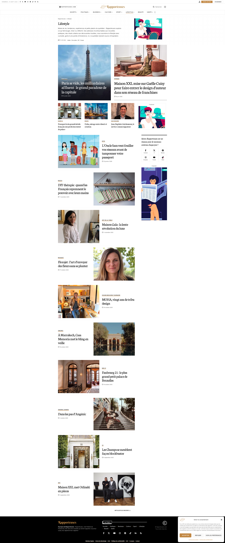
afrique (116, 78)
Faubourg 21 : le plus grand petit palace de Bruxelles (114, 376)
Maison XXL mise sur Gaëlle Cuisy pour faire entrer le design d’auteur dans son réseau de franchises (140, 87)
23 (102, 445)
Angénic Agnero (63, 409)
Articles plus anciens (122, 510)
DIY (79, 40)
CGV (127, 541)
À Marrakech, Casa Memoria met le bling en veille (73, 339)
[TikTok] (33, 1)
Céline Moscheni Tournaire (111, 295)
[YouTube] (25, 1)
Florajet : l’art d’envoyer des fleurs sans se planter (73, 264)
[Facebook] (20, 1)
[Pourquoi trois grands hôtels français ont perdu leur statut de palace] (69, 111)
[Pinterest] (30, 1)
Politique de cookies (194, 539)
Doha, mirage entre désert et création (96, 125)
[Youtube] (154, 158)
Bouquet (61, 257)
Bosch (60, 180)
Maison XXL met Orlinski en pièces (74, 489)
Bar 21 (104, 368)
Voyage (82, 40)
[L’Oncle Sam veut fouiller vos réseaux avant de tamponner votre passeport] (78, 151)
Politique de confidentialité (206, 539)
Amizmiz (60, 330)
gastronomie (115, 120)
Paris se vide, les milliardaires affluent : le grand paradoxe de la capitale (84, 87)
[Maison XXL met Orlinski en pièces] (114, 489)
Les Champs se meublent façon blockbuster (117, 451)
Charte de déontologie (100, 541)
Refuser (198, 535)
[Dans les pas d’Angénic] (114, 414)
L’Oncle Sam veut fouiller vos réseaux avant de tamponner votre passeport (117, 151)
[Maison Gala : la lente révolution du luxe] (78, 226)
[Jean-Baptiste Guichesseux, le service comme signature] (122, 111)
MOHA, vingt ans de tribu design (118, 301)
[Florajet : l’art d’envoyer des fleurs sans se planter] (114, 264)
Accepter (185, 535)
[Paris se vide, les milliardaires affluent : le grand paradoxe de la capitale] (84, 72)
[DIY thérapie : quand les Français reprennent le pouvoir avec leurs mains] (114, 189)
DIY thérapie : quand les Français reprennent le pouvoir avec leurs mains (73, 189)
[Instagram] (28, 1)
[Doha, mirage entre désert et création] (96, 111)
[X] (23, 1)
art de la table (107, 220)
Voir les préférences (213, 535)
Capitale (64, 78)
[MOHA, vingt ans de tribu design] (78, 301)
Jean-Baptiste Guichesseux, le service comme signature (122, 125)
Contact (138, 541)
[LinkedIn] (35, 1)
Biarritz (60, 120)
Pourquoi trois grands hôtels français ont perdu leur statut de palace (69, 126)
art (59, 482)
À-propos (132, 541)
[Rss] (38, 1)
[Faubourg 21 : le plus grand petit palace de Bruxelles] (78, 376)
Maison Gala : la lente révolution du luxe (115, 226)
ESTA (103, 141)
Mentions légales (90, 541)
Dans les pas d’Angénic (72, 414)
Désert (87, 120)
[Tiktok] (163, 158)
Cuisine (69, 40)
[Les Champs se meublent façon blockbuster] (78, 451)
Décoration (74, 40)
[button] (221, 520)
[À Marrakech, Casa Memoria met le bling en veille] (114, 339)
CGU (109, 541)
